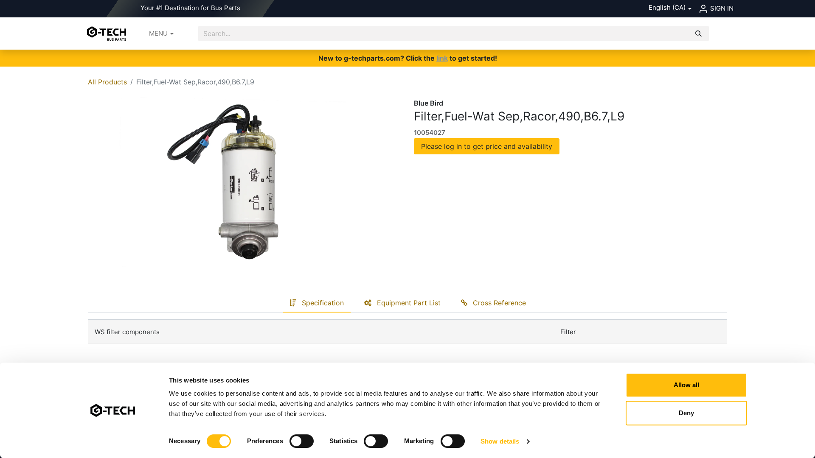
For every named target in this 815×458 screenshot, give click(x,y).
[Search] (698, 34)
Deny (686, 412)
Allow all (686, 384)
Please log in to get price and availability (486, 146)
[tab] (316, 303)
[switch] (301, 441)
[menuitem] (161, 33)
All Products (107, 82)
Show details (500, 441)
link (442, 58)
